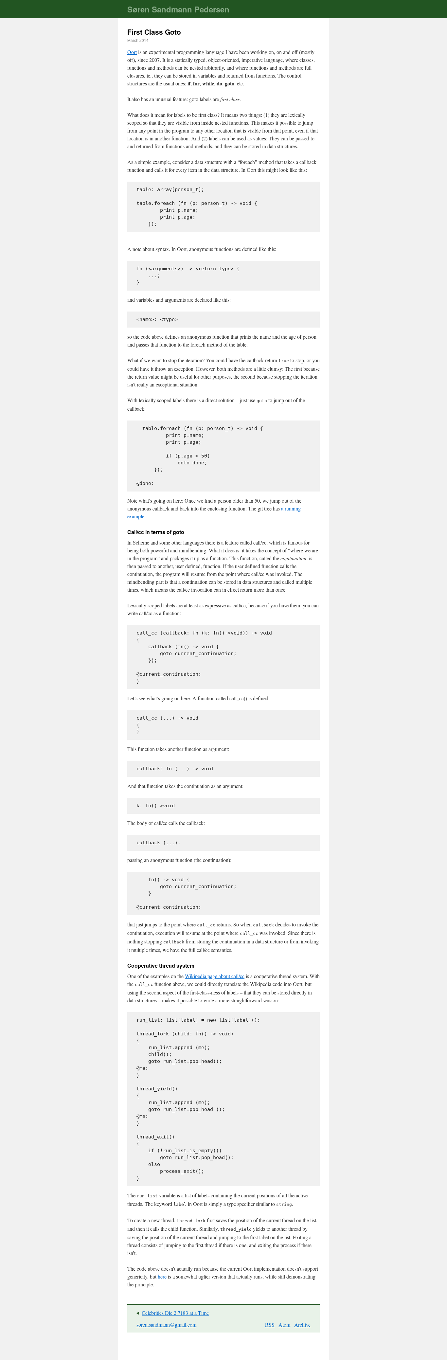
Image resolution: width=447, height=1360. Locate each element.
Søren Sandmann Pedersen (178, 9)
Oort (132, 51)
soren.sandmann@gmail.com (166, 1324)
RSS (270, 1324)
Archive (302, 1324)
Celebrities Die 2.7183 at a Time (175, 1312)
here (162, 1276)
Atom (284, 1324)
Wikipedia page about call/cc (214, 976)
